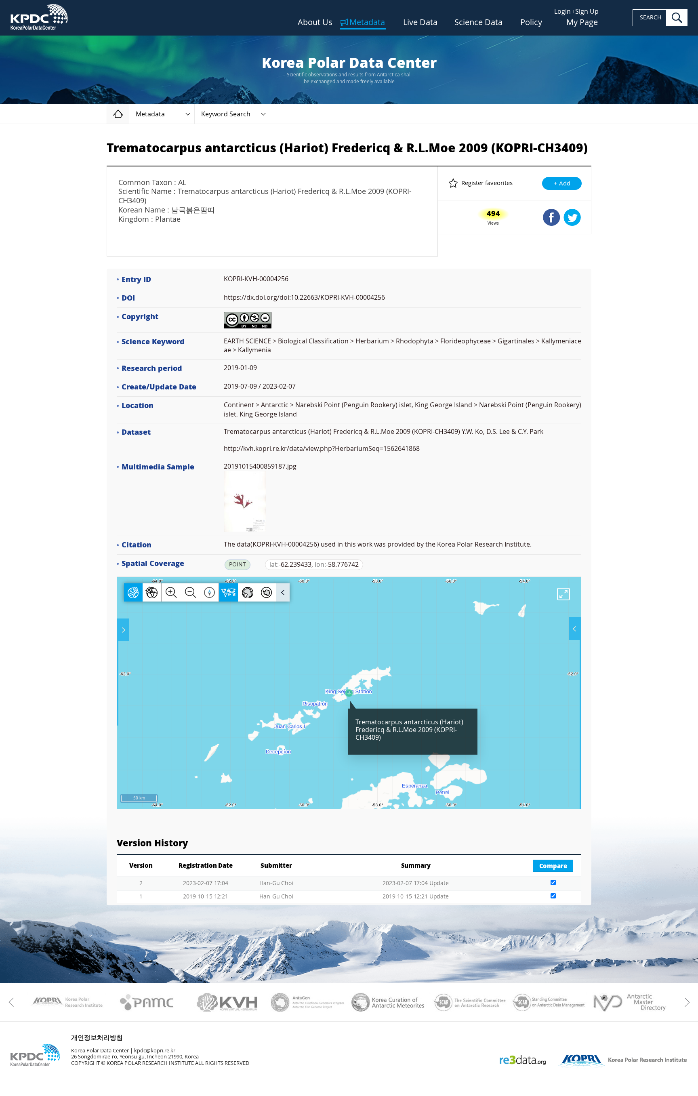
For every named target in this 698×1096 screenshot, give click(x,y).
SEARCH (650, 17)
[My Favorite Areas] (123, 629)
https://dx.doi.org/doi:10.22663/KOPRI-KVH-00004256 (304, 297)
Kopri (66, 1002)
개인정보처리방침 (97, 1037)
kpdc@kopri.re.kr (154, 1051)
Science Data (478, 22)
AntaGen (307, 1002)
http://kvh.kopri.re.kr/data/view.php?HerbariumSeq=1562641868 (322, 448)
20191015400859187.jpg (260, 466)
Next (685, 1002)
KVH (227, 1002)
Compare (553, 866)
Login (562, 11)
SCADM (549, 1002)
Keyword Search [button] (225, 114)
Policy (531, 22)
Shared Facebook (551, 217)
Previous (13, 1002)
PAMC (147, 1002)
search (676, 17)
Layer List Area (574, 628)
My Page (582, 22)
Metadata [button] (150, 114)
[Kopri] (66, 1002)
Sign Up (587, 11)
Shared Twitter (572, 217)
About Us (315, 22)
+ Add (562, 183)
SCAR (468, 1002)
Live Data (420, 22)
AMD (629, 1002)
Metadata (367, 22)
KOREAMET (388, 1002)
